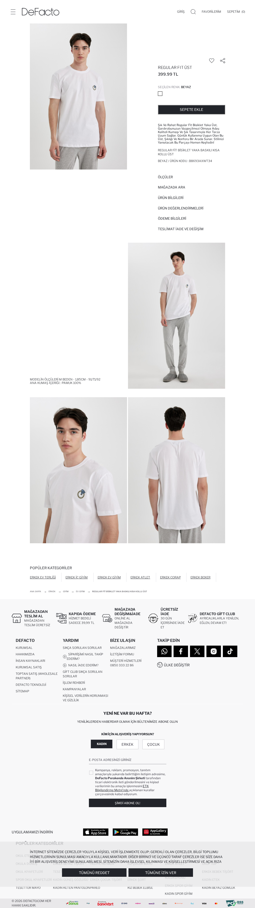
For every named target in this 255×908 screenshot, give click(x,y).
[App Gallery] (155, 832)
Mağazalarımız (122, 648)
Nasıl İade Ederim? (82, 665)
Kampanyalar (74, 689)
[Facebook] (181, 651)
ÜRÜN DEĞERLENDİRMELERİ (180, 208)
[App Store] (96, 832)
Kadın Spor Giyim (178, 894)
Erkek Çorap (170, 577)
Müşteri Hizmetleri (125, 661)
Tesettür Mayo (28, 888)
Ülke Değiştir (177, 665)
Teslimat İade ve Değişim (180, 229)
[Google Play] (125, 832)
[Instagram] (213, 651)
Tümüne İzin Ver (160, 873)
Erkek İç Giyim (76, 577)
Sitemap (22, 691)
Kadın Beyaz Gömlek (218, 888)
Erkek (127, 744)
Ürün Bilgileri (171, 198)
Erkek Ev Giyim (109, 577)
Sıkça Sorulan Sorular (82, 648)
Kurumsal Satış (29, 667)
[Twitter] (197, 651)
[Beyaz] (160, 93)
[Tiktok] (230, 651)
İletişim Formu (122, 654)
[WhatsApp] (164, 651)
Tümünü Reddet (94, 873)
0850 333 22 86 (122, 665)
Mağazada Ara (171, 187)
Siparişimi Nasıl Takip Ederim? (85, 656)
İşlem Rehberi (74, 683)
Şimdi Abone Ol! (127, 803)
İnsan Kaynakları (30, 661)
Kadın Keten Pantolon (71, 888)
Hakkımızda (25, 654)
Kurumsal (24, 648)
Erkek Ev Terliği (43, 577)
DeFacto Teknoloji (31, 685)
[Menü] (13, 12)
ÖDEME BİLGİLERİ (172, 218)
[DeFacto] (40, 11)
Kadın (102, 744)
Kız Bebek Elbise (140, 888)
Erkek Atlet (140, 577)
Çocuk (153, 744)
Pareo (95, 888)
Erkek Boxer (200, 577)
